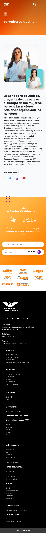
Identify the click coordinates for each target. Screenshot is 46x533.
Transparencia (12, 505)
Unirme (31, 252)
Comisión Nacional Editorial (18, 416)
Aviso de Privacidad (23, 531)
